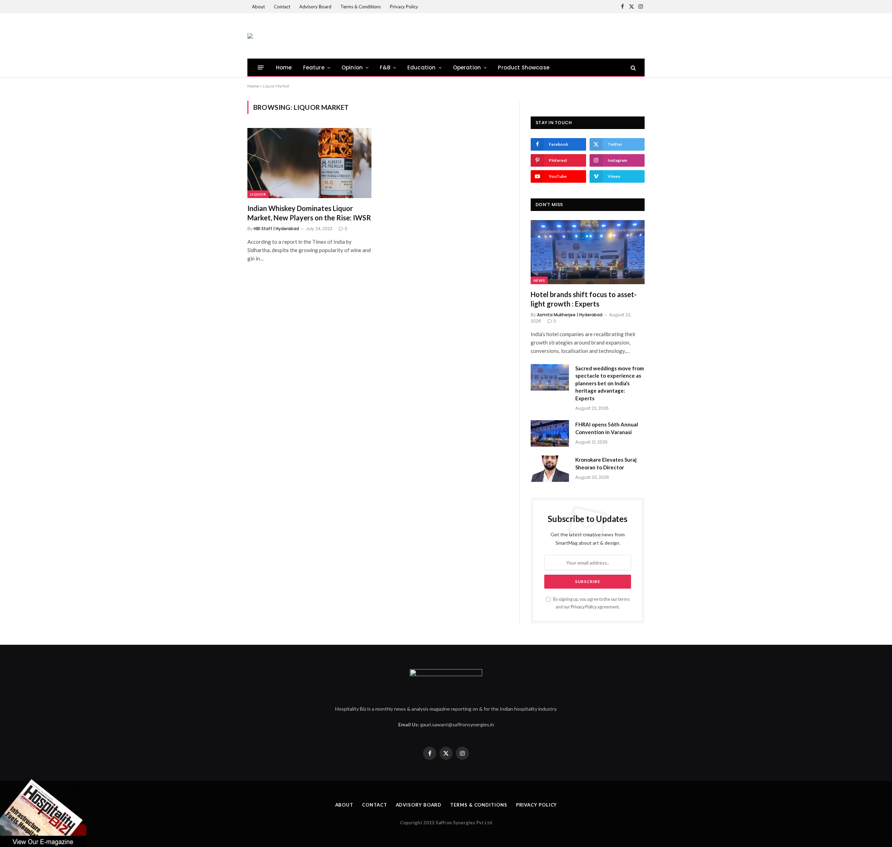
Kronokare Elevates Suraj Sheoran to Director (606, 463)
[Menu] (261, 67)
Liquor (258, 194)
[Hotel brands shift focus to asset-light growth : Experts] (588, 252)
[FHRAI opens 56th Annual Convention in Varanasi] (550, 433)
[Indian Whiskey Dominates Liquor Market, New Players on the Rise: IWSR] (309, 163)
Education (421, 67)
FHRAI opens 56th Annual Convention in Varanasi (606, 428)
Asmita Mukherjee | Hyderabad (569, 315)
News (539, 280)
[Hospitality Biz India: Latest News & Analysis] (250, 36)
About (258, 6)
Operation (467, 67)
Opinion (352, 67)
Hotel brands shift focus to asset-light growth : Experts (584, 299)
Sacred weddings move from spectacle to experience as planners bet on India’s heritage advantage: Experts (609, 383)
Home (284, 67)
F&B (385, 67)
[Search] (632, 67)
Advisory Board (315, 6)
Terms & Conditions (360, 6)
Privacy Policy (404, 6)
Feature (313, 67)
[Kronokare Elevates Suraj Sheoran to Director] (550, 468)
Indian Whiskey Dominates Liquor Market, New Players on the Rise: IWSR (309, 213)
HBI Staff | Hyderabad (276, 229)
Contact (282, 6)
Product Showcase (523, 67)
